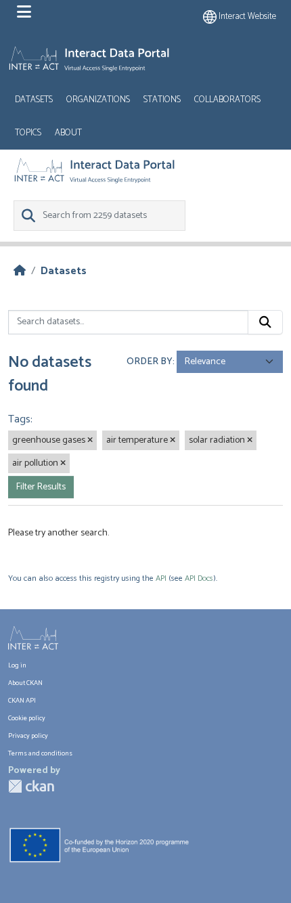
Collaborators (227, 100)
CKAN (31, 786)
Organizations (98, 100)
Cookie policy (26, 718)
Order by (150, 362)
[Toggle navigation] (24, 12)
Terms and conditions (40, 753)
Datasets (34, 100)
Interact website (246, 16)
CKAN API (22, 701)
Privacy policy (28, 736)
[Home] (20, 271)
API (161, 578)
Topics (28, 133)
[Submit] (265, 322)
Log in (17, 665)
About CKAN (25, 683)
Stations (162, 100)
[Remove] (90, 441)
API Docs (199, 578)
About (68, 133)
